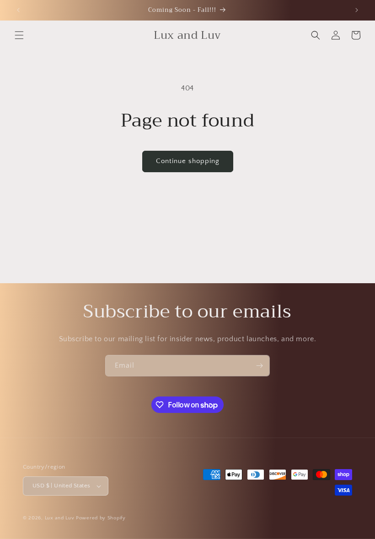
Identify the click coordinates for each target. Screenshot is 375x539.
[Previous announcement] (18, 10)
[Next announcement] (357, 10)
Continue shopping (188, 161)
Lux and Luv (60, 518)
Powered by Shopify (101, 518)
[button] (19, 35)
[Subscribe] (259, 365)
